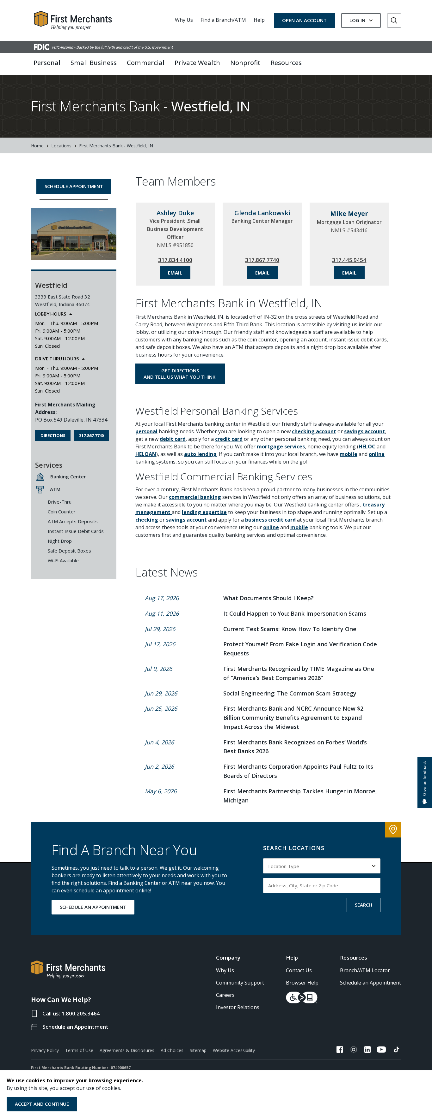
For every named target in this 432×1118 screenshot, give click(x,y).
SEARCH (363, 905)
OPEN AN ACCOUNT (304, 20)
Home (37, 146)
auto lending (200, 454)
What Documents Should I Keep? (268, 598)
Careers (225, 994)
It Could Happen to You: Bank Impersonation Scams (294, 613)
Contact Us (299, 970)
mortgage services (281, 446)
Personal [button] (47, 62)
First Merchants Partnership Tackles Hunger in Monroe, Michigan (300, 795)
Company (228, 957)
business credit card (270, 519)
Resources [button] (286, 62)
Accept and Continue (42, 1104)
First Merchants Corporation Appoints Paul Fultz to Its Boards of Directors (298, 771)
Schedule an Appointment (75, 1026)
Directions (52, 435)
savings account (364, 431)
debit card (173, 438)
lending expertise (204, 512)
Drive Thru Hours (57, 359)
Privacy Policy (45, 1050)
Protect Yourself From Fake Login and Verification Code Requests (300, 648)
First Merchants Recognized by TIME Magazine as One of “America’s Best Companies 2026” (298, 673)
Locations (61, 146)
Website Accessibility (234, 1050)
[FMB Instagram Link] (353, 1050)
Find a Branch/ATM (223, 19)
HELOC (367, 446)
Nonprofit (245, 62)
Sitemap (198, 1050)
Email (175, 272)
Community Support (240, 982)
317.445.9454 (349, 259)
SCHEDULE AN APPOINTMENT (93, 907)
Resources (353, 957)
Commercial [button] (145, 62)
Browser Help (302, 982)
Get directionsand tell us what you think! (180, 373)
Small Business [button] (94, 62)
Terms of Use (79, 1050)
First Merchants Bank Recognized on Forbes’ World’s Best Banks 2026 (295, 746)
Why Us (184, 19)
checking (146, 519)
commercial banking (195, 497)
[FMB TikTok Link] (396, 1050)
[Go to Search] (394, 20)
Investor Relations (237, 1007)
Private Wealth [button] (197, 62)
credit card (229, 438)
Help (259, 19)
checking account (314, 431)
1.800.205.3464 (80, 1013)
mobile (348, 454)
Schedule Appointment (74, 186)
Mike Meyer (349, 213)
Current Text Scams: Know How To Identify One (289, 629)
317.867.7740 (91, 435)
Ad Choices (172, 1050)
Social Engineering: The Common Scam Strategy (289, 693)
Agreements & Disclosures (127, 1050)
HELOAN (145, 454)
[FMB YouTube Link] (381, 1050)
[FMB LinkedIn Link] (367, 1050)
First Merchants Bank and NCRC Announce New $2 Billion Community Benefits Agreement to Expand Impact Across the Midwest (293, 718)
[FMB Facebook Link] (339, 1050)
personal (146, 431)
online (377, 454)
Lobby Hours (50, 314)
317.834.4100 (175, 259)
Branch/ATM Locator (365, 970)
